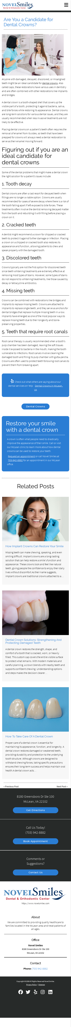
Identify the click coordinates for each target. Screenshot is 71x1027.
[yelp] (35, 993)
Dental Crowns (35, 406)
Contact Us (35, 872)
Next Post (61, 786)
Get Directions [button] (35, 810)
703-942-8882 (15, 460)
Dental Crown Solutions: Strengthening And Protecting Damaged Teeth (33, 641)
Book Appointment (35, 841)
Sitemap (41, 984)
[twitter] (28, 993)
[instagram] (43, 993)
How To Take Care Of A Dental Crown (29, 736)
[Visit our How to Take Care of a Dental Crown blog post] (35, 709)
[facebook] (20, 993)
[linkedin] (50, 993)
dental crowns (50, 83)
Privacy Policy (31, 984)
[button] (66, 4)
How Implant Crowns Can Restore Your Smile (34, 546)
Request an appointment (21, 456)
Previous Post (12, 786)
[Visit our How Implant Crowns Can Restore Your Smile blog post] (35, 519)
